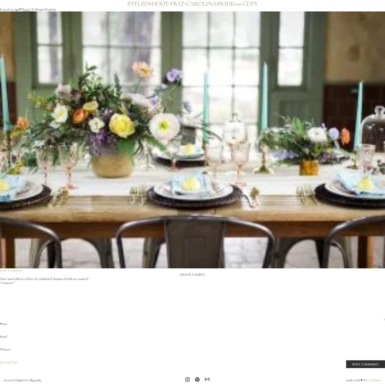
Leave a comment (11, 270)
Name (3, 324)
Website (5, 349)
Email (3, 337)
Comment (7, 283)
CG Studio (374, 380)
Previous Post (9, 362)
